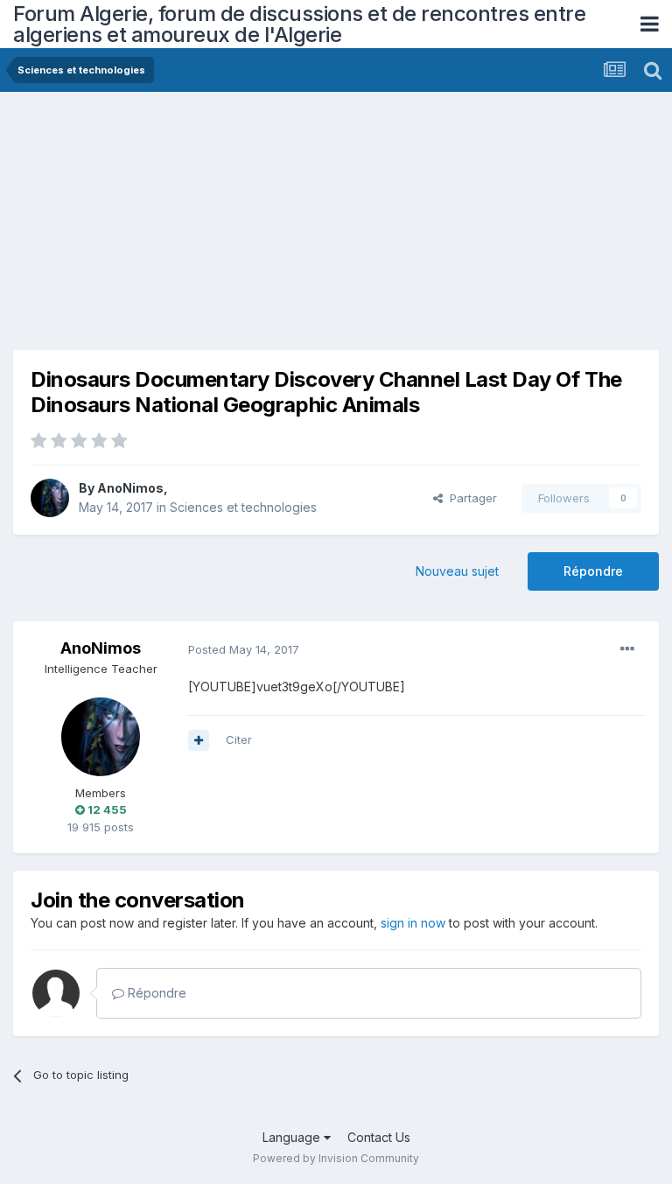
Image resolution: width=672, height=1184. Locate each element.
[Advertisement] (218, 227)
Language (293, 1137)
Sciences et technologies (243, 507)
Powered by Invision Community (336, 1158)
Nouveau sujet (457, 571)
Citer (239, 739)
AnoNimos (130, 487)
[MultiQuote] (198, 740)
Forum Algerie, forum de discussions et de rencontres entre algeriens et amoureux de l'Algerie (299, 24)
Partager (470, 498)
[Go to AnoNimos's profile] (50, 498)
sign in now (413, 922)
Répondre (593, 571)
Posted (243, 649)
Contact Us (378, 1137)
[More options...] (627, 649)
